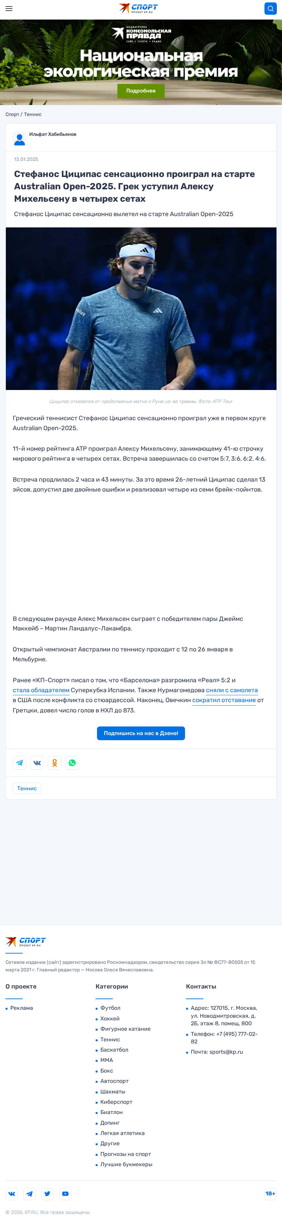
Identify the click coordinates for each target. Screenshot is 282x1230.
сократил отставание (224, 700)
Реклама (21, 1008)
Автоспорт (114, 1081)
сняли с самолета (232, 690)
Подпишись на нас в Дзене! (141, 733)
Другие (110, 1143)
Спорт (12, 114)
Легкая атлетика (122, 1133)
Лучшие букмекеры (126, 1164)
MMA (106, 1060)
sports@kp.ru (226, 1052)
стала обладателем (41, 690)
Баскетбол (114, 1049)
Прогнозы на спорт (125, 1154)
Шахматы (112, 1091)
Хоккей (110, 1018)
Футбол (110, 1008)
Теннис (33, 114)
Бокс (106, 1070)
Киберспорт (116, 1102)
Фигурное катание (125, 1029)
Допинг (110, 1123)
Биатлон (111, 1112)
